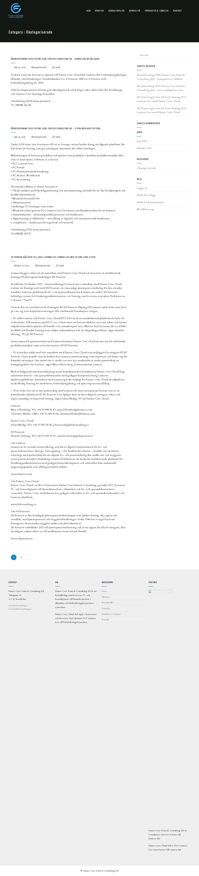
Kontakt (177, 10)
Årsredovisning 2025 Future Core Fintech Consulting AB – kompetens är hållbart (55, 58)
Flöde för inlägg (146, 195)
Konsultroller (117, 10)
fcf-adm (56, 67)
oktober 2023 (144, 148)
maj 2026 (142, 141)
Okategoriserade (39, 67)
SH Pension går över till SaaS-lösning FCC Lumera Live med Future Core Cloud (53, 257)
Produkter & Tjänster (157, 10)
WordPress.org (145, 209)
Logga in (142, 188)
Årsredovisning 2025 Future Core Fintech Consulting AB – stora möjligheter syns (55, 128)
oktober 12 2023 (21, 265)
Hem (88, 10)
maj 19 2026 (20, 67)
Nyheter (99, 10)
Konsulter (134, 10)
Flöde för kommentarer (150, 202)
